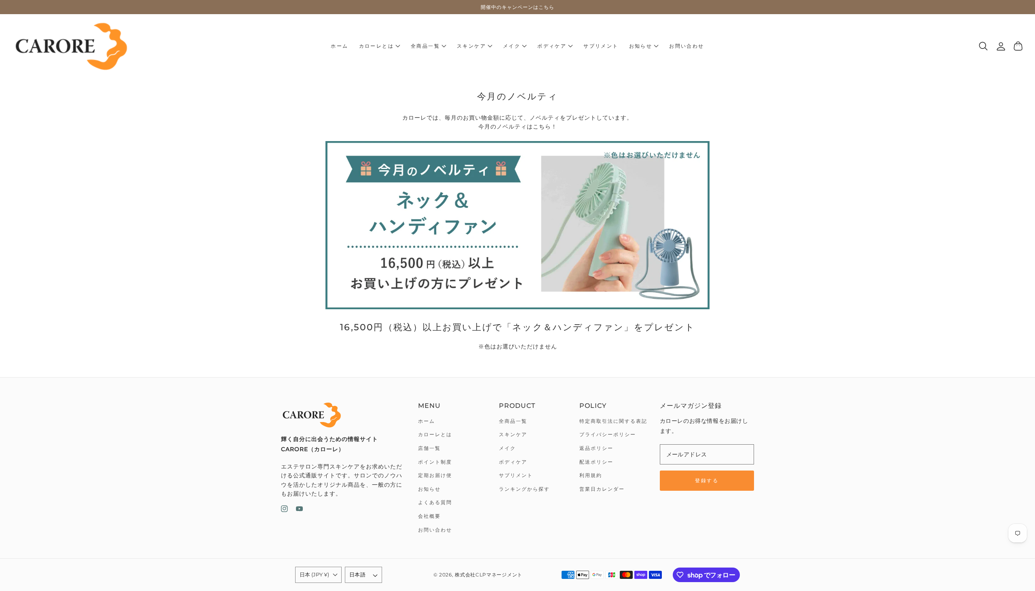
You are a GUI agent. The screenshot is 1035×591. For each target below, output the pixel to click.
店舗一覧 (429, 448)
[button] (379, 46)
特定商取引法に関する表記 (613, 421)
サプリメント (516, 475)
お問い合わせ (435, 530)
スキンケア (513, 434)
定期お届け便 (435, 475)
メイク (507, 448)
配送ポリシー (596, 462)
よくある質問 (435, 502)
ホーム (426, 421)
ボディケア (513, 462)
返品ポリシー (596, 448)
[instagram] (284, 510)
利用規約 (590, 475)
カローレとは (435, 434)
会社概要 (429, 516)
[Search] (983, 46)
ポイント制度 (435, 462)
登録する (706, 480)
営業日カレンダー (602, 489)
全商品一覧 (513, 421)
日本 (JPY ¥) (314, 574)
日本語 (357, 574)
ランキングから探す (524, 489)
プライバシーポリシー (607, 434)
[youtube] (299, 510)
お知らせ (429, 489)
